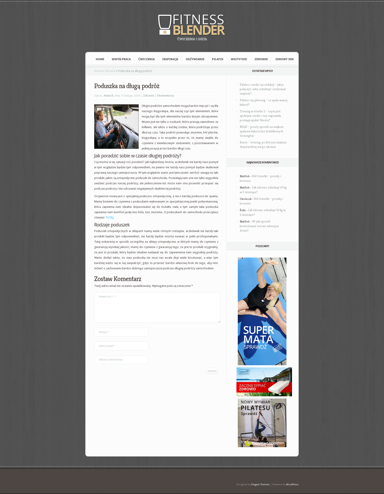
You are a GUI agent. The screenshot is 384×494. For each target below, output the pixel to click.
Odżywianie (195, 59)
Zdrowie (261, 59)
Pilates (217, 59)
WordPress (292, 484)
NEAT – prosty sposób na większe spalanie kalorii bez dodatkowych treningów (262, 131)
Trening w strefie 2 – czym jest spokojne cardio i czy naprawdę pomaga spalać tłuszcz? (260, 115)
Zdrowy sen (284, 59)
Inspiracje (170, 59)
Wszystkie (239, 59)
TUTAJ (109, 217)
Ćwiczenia (146, 59)
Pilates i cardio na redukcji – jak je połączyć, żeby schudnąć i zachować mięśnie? (263, 89)
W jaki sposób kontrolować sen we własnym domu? (259, 225)
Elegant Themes (260, 484)
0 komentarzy (165, 95)
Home (100, 59)
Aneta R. (109, 95)
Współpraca (121, 59)
